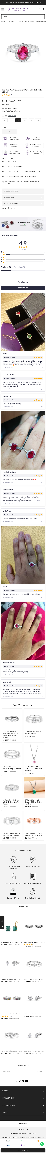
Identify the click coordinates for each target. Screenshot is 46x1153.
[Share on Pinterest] (14, 208)
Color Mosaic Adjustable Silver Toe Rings (11, 1014)
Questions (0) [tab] (19, 267)
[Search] (43, 17)
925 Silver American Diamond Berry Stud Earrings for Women (34, 1014)
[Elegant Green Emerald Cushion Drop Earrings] (11, 926)
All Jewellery (11, 21)
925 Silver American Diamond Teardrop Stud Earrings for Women (34, 1051)
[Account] (43, 9)
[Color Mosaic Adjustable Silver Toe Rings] (11, 998)
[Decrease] (4, 131)
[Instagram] (20, 1081)
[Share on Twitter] (11, 208)
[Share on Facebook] (8, 208)
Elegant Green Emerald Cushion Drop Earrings (11, 942)
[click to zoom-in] (42, 25)
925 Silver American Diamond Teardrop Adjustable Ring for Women (11, 1051)
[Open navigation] (2, 9)
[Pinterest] (23, 1081)
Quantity (5, 127)
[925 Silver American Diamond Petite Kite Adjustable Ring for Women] (34, 963)
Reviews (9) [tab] (6, 267)
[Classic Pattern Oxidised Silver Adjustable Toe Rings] (34, 926)
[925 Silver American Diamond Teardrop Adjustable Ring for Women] (11, 1035)
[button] (7, 95)
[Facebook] (16, 1081)
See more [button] (36, 501)
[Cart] (38, 9)
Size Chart (12, 116)
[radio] (4, 120)
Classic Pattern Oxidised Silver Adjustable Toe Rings (34, 942)
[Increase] (14, 131)
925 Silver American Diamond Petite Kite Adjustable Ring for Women (34, 979)
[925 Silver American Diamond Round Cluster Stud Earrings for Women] (11, 963)
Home (3, 21)
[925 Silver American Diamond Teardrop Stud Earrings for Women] (34, 1035)
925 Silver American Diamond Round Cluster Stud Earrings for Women (11, 979)
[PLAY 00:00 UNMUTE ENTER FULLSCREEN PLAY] (23, 54)
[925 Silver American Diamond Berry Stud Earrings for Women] (34, 998)
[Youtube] (26, 1081)
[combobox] (3, 276)
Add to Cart (23, 1150)
